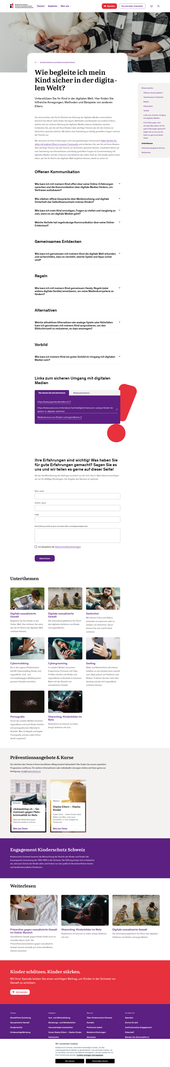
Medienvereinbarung (81, 393)
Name (37, 491)
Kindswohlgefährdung (20, 1032)
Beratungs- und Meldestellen (62, 1022)
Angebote (52, 6)
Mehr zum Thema (20, 828)
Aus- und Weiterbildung (59, 1017)
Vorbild (146, 110)
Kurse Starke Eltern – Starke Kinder (65, 1032)
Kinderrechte (16, 1027)
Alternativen (148, 106)
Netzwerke (53, 1037)
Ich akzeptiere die (59, 547)
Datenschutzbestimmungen (68, 546)
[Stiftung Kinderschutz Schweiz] (21, 5)
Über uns (65, 6)
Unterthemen (147, 143)
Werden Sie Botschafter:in (137, 1037)
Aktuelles (91, 1037)
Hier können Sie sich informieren (51, 393)
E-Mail (37, 515)
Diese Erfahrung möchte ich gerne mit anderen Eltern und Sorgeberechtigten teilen (61, 526)
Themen (40, 6)
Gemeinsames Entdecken (153, 97)
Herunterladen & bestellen (60, 1027)
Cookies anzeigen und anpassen (90, 1055)
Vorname (37, 503)
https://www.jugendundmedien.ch (53, 401)
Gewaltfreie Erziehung (20, 1017)
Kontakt (90, 1022)
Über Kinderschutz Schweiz (99, 1017)
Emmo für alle (131, 1022)
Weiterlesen (146, 152)
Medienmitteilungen (96, 1032)
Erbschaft (129, 1032)
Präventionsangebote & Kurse (153, 148)
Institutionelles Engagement (138, 1027)
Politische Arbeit (94, 1027)
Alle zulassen (70, 1061)
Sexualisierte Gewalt (19, 1022)
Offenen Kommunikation (153, 93)
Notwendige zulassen (100, 1061)
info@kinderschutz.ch (31, 771)
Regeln (146, 102)
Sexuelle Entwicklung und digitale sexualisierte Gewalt (57, 62)
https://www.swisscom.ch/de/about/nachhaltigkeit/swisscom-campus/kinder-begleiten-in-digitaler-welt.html (75, 409)
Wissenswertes (147, 88)
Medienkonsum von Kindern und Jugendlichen (58, 417)
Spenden (129, 1017)
